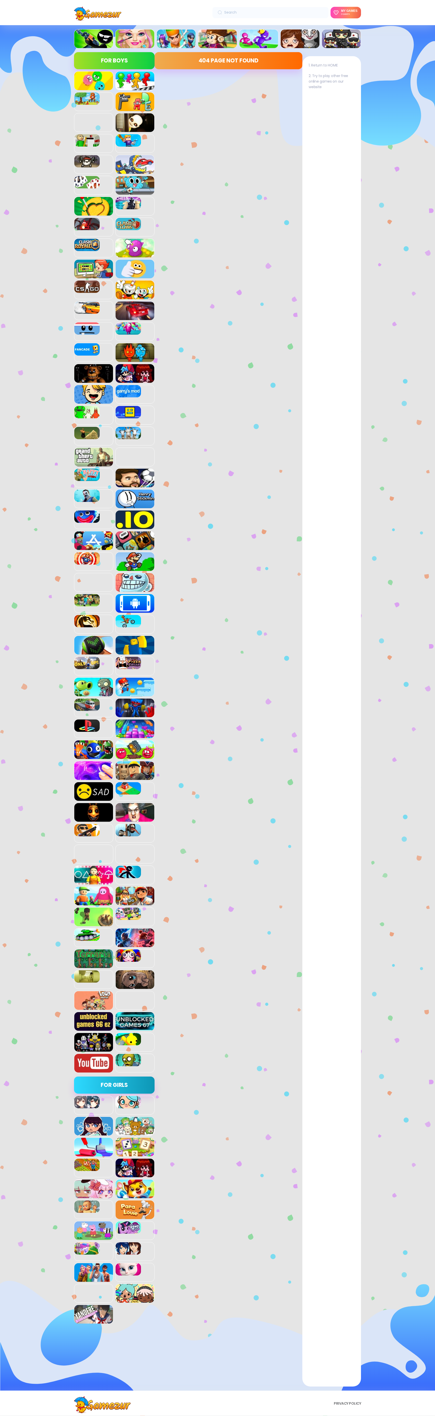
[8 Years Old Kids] (87, 102)
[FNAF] (93, 380)
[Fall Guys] (128, 331)
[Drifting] (87, 311)
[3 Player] (93, 87)
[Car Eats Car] (135, 171)
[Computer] (93, 275)
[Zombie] (128, 1063)
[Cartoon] (135, 191)
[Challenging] (93, 212)
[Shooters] (87, 833)
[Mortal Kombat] (87, 624)
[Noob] (135, 651)
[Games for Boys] (93, 45)
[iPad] (93, 547)
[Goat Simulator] (128, 436)
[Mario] (135, 568)
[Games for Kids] (135, 1195)
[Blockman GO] (128, 143)
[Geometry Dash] (128, 415)
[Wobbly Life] (128, 1042)
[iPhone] (135, 547)
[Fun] (93, 400)
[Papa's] (135, 1216)
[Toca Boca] (135, 1299)
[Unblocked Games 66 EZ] (93, 1027)
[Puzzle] (135, 735)
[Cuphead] (135, 296)
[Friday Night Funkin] (135, 380)
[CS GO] (87, 290)
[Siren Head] (128, 833)
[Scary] (93, 818)
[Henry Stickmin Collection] (135, 505)
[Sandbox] (128, 791)
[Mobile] (135, 609)
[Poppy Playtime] (135, 714)
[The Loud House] (93, 1007)
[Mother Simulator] (87, 1210)
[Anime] (87, 1105)
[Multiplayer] (341, 45)
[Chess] (128, 206)
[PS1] (87, 729)
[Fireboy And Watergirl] (135, 359)
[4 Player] (135, 87)
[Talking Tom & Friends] (128, 917)
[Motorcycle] (128, 624)
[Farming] (87, 1168)
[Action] (176, 45)
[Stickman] (128, 875)
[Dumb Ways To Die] (87, 331)
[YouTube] (93, 1069)
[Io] (135, 526)
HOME (333, 65)
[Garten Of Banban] (87, 415)
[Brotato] (87, 164)
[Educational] (135, 1153)
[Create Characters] (93, 1132)
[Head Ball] (135, 484)
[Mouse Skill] (93, 651)
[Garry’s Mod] (128, 394)
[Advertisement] (114, 1359)
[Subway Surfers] (135, 902)
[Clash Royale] (87, 248)
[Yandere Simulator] (93, 1320)
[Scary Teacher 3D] (135, 818)
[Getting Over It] (87, 436)
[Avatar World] (128, 1105)
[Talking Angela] (128, 1272)
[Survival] (93, 923)
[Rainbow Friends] (93, 756)
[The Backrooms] (87, 979)
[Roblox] (135, 777)
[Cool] (135, 275)
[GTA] (93, 463)
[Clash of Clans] (128, 227)
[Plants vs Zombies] (93, 693)
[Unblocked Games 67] (135, 1027)
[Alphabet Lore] (135, 108)
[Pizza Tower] (128, 666)
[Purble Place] (87, 1251)
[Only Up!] (87, 666)
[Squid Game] (93, 881)
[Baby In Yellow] (135, 129)
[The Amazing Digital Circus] (128, 958)
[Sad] (93, 798)
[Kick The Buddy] (87, 561)
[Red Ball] (135, 756)
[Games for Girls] (135, 45)
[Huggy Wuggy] (87, 520)
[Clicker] (135, 254)
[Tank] (87, 938)
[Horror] (300, 45)
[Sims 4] (93, 1279)
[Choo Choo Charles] (87, 227)
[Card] (87, 185)
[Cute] (135, 1132)
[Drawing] (93, 1153)
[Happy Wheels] (87, 478)
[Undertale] (93, 1048)
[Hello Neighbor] (87, 499)
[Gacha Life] (93, 1195)
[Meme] (135, 589)
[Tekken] (135, 944)
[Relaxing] (93, 777)
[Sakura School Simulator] (128, 1251)
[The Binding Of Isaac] (135, 986)
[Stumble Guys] (93, 902)
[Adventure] (217, 45)
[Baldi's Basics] (87, 143)
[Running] (258, 45)
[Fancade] (87, 352)
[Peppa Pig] (93, 1237)
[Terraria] (93, 965)
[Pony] (128, 1230)
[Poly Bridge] (87, 708)
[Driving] (135, 317)
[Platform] (135, 693)
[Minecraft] (87, 603)
